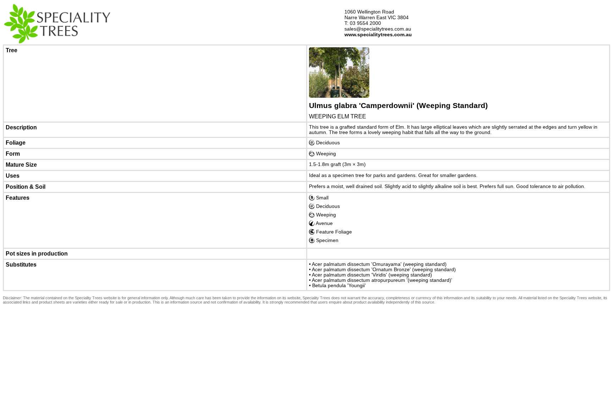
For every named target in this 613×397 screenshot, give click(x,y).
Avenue (324, 223)
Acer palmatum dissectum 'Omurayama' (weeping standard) (379, 264)
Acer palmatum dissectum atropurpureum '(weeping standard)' (382, 280)
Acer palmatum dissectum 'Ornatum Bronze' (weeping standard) (384, 269)
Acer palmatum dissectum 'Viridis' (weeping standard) (372, 275)
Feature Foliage (333, 232)
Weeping (325, 153)
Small (321, 197)
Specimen (326, 240)
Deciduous (327, 142)
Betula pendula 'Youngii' (339, 285)
